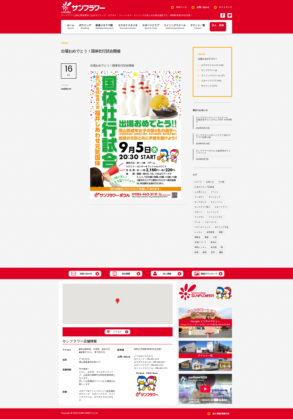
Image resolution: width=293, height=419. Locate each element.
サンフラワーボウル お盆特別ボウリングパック (213, 152)
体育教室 (211, 232)
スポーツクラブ (150, 26)
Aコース (198, 182)
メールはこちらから (143, 356)
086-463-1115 (150, 368)
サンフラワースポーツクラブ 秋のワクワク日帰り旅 (213, 136)
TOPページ (181, 7)
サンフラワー (207, 70)
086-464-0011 (149, 362)
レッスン (198, 232)
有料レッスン (200, 247)
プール (197, 222)
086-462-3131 (146, 359)
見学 (213, 252)
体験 (221, 232)
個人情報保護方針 (221, 413)
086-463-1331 (148, 365)
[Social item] (222, 15)
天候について (200, 242)
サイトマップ (225, 7)
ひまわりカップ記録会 (204, 187)
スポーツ (198, 212)
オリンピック (215, 197)
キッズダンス (200, 202)
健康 (207, 237)
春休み (214, 242)
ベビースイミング (202, 227)
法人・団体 (218, 26)
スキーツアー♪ (221, 207)
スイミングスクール (175, 26)
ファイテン (199, 217)
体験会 (197, 237)
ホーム (70, 26)
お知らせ (210, 182)
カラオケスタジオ (128, 26)
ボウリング (85, 26)
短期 (196, 252)
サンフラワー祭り (202, 207)
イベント (215, 192)
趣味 (221, 252)
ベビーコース (211, 222)
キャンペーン (216, 202)
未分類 (214, 247)
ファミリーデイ (215, 217)
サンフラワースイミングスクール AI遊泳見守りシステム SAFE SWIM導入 (214, 119)
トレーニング (213, 212)
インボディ (199, 197)
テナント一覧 (197, 26)
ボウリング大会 (221, 227)
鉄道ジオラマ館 (105, 26)
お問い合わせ (203, 7)
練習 (205, 252)
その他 (221, 182)
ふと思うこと (200, 192)
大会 (215, 237)
